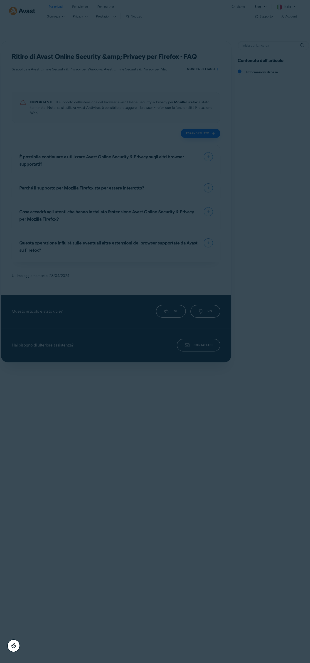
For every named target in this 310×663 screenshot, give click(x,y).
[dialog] (155, 331)
